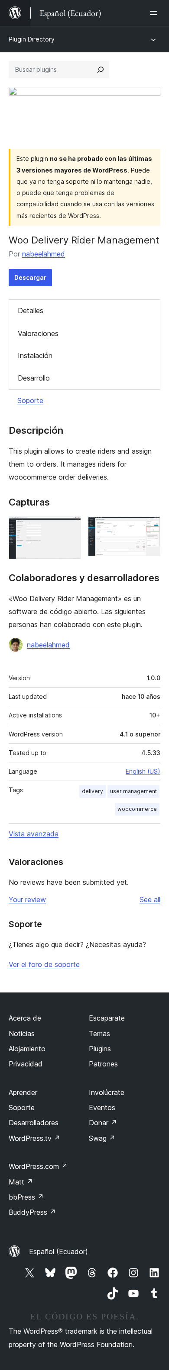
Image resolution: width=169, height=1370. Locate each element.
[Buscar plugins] (100, 69)
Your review (27, 899)
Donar (103, 1122)
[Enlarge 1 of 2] (69, 528)
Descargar (30, 277)
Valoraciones (38, 333)
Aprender (23, 1092)
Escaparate (107, 1018)
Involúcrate (106, 1092)
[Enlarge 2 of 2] (148, 528)
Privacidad (25, 1064)
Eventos (102, 1107)
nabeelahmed (43, 254)
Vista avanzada (33, 833)
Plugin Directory (32, 39)
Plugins (100, 1048)
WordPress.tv (34, 1138)
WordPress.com (38, 1166)
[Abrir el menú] (155, 13)
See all (150, 899)
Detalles (30, 310)
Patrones (103, 1064)
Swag (102, 1138)
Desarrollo (34, 378)
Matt (21, 1182)
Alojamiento (27, 1048)
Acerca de (25, 1018)
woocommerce (137, 809)
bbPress (26, 1197)
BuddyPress (32, 1212)
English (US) (143, 771)
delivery (92, 791)
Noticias (22, 1033)
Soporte (30, 400)
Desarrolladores (33, 1122)
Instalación (35, 355)
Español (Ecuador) (58, 1251)
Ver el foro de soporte (44, 964)
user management (133, 791)
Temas (99, 1033)
